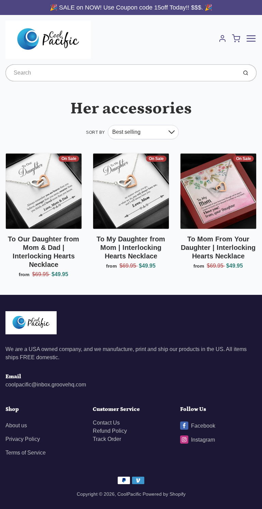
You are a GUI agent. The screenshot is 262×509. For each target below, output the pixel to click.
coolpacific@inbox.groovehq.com (45, 384)
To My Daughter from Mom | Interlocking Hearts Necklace (131, 247)
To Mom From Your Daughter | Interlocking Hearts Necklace (218, 247)
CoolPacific (129, 494)
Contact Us (106, 423)
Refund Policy (110, 431)
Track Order (107, 439)
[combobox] (120, 72)
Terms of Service (25, 453)
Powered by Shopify (164, 494)
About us (16, 425)
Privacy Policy (22, 439)
